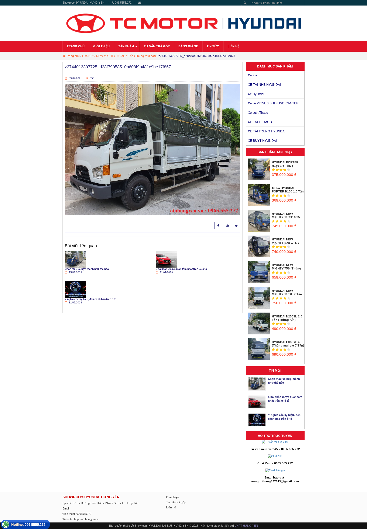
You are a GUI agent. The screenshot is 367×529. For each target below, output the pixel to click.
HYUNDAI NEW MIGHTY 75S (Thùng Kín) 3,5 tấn (286, 268)
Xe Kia (252, 75)
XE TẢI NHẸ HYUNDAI (264, 84)
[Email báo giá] (275, 470)
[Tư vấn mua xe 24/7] (275, 442)
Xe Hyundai (256, 94)
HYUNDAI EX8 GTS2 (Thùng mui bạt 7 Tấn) (288, 343)
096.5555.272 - (126, 2)
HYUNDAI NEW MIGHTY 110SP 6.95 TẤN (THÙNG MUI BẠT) (286, 219)
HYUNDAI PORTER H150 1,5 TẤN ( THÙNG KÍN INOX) (285, 166)
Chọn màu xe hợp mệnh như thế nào (87, 269)
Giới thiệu (172, 497)
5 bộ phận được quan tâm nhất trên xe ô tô (181, 269)
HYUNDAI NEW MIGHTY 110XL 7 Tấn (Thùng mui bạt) (119, 56)
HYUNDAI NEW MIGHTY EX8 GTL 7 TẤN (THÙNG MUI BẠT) (285, 244)
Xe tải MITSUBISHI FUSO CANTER (273, 103)
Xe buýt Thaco (258, 112)
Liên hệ (171, 507)
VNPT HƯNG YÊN (246, 525)
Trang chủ (73, 56)
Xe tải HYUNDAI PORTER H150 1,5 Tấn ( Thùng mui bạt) (288, 191)
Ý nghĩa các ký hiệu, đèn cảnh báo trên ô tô (90, 299)
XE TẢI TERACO (260, 122)
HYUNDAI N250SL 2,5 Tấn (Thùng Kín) (287, 318)
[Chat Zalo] (275, 456)
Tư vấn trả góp (176, 502)
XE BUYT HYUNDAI (262, 140)
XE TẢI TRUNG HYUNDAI (266, 131)
